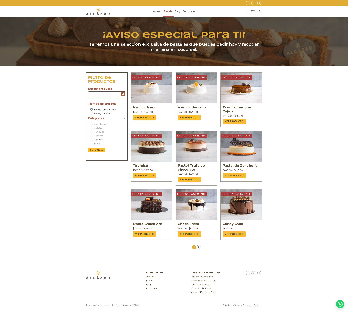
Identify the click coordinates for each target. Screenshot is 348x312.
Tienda (168, 11)
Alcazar (157, 11)
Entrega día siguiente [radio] (105, 109)
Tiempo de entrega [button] (102, 103)
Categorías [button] (96, 118)
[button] (199, 247)
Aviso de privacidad (201, 284)
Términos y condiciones (203, 280)
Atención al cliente (201, 288)
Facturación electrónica (203, 292)
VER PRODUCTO (144, 117)
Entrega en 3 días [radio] (103, 113)
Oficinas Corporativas (202, 276)
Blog (177, 11)
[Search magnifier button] (123, 94)
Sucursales (189, 11)
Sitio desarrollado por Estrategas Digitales (242, 305)
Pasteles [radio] (98, 139)
